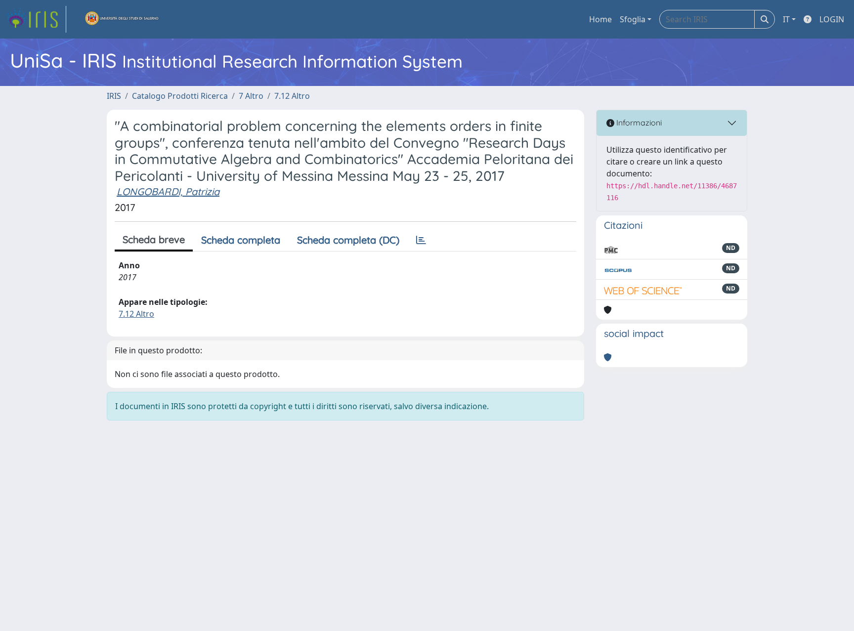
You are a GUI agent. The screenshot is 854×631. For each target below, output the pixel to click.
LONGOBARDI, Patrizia (168, 191)
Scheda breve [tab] (154, 239)
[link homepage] (36, 19)
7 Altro (251, 95)
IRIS (114, 95)
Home (600, 19)
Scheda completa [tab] (240, 240)
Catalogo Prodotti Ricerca (180, 95)
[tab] (421, 240)
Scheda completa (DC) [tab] (348, 240)
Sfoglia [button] (632, 19)
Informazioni (638, 122)
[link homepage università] (122, 19)
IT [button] (786, 19)
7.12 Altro (292, 95)
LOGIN (831, 19)
